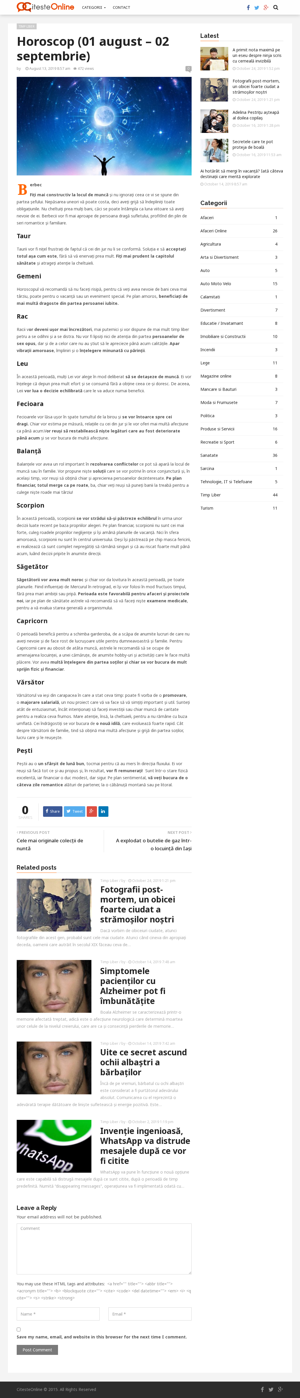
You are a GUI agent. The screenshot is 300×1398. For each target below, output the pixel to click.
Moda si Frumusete (238, 402)
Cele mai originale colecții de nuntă (50, 844)
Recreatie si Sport (238, 442)
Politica (238, 415)
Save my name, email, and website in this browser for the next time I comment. (102, 1337)
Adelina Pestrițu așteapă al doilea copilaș (256, 115)
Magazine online (238, 376)
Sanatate (238, 455)
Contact (121, 7)
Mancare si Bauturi (238, 389)
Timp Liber (27, 26)
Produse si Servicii (238, 429)
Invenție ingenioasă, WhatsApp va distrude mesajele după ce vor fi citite (145, 1145)
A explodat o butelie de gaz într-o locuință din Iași (153, 844)
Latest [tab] (209, 35)
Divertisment (238, 310)
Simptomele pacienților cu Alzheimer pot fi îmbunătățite (133, 985)
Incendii (238, 349)
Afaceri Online (238, 231)
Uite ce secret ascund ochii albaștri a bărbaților (143, 1062)
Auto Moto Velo (238, 283)
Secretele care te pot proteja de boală (253, 144)
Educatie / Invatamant (238, 323)
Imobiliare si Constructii (238, 336)
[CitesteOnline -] (45, 7)
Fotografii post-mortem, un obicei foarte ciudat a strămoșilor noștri (137, 904)
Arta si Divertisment (238, 257)
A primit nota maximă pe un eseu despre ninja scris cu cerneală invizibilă (257, 55)
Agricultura (238, 244)
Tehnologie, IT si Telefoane (238, 481)
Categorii (92, 7)
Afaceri (238, 217)
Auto (238, 270)
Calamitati (238, 297)
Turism (238, 508)
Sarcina (238, 468)
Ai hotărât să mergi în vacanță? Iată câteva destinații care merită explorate (241, 173)
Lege (238, 363)
